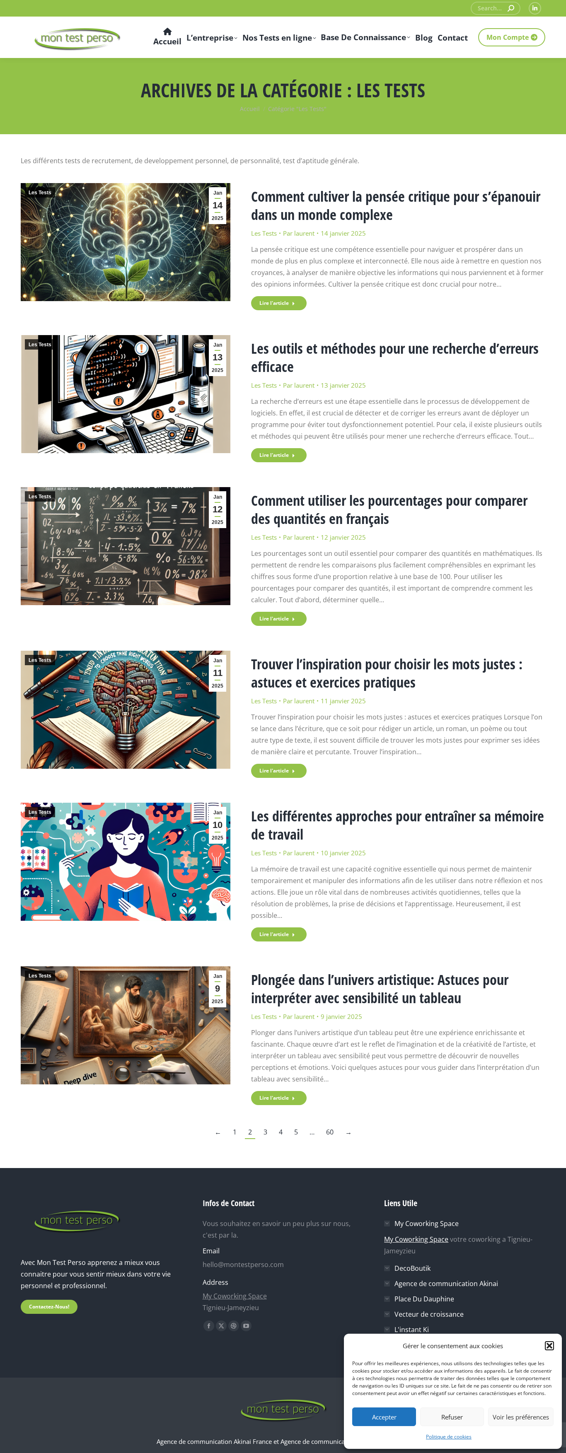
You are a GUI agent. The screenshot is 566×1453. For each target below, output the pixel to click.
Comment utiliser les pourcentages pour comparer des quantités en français (389, 509)
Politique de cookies (449, 1436)
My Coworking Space (235, 1296)
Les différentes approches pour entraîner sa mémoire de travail (397, 825)
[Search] (511, 8)
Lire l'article (274, 303)
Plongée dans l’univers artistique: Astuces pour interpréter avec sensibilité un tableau (379, 988)
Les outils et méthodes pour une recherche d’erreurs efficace (395, 357)
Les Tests (40, 193)
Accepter (384, 1417)
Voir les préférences (521, 1417)
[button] (549, 1346)
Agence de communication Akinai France (215, 1441)
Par (298, 233)
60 (330, 1132)
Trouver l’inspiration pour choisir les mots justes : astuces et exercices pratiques (386, 673)
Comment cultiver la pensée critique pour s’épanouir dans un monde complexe (395, 205)
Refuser (452, 1417)
